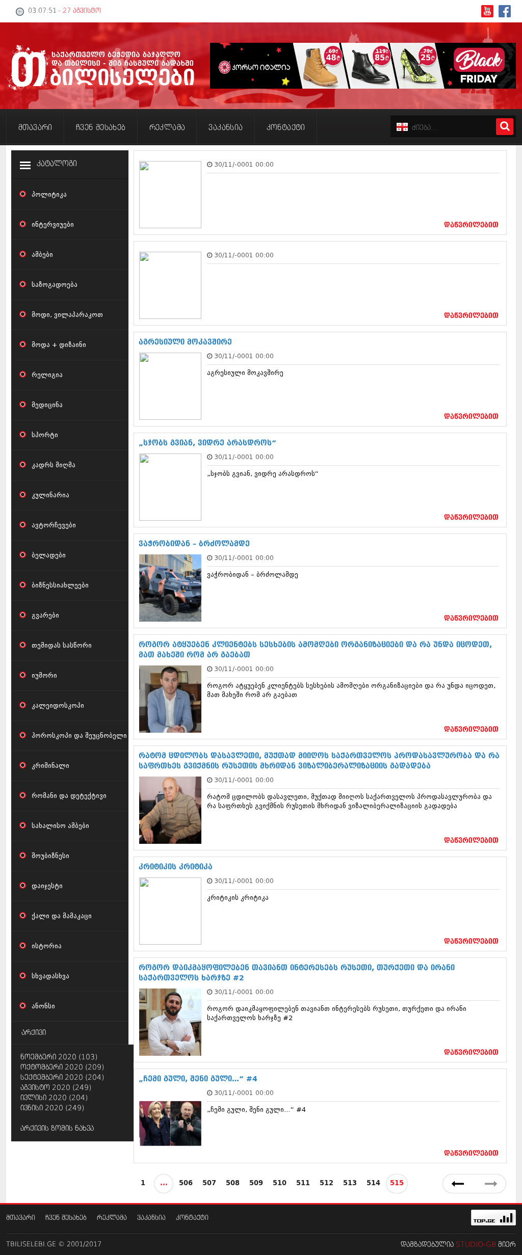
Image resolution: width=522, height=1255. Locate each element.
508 (233, 1183)
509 (256, 1183)
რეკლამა (112, 1218)
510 (279, 1183)
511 (303, 1183)
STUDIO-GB (476, 1244)
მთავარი (20, 1218)
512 (326, 1183)
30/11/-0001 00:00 (244, 164)
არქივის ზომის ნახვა (57, 1128)
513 (350, 1183)
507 (209, 1183)
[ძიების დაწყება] (504, 126)
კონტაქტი (192, 1218)
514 (373, 1183)
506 (186, 1183)
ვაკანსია (151, 1218)
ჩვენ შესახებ (66, 1218)
